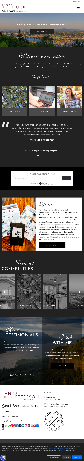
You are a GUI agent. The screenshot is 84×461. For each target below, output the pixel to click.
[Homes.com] (6, 425)
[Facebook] (17, 425)
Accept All (77, 457)
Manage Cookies (54, 457)
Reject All (66, 457)
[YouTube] (32, 425)
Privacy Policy (52, 448)
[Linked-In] (23, 425)
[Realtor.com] (26, 425)
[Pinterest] (34, 425)
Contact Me (62, 365)
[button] (3, 457)
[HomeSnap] (3, 428)
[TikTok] (3, 425)
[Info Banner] (19, 224)
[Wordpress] (29, 425)
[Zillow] (37, 425)
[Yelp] (11, 425)
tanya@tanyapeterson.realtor (13, 421)
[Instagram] (14, 425)
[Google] (9, 425)
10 (33, 375)
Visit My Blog (42, 31)
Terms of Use (64, 448)
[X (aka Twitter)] (20, 425)
